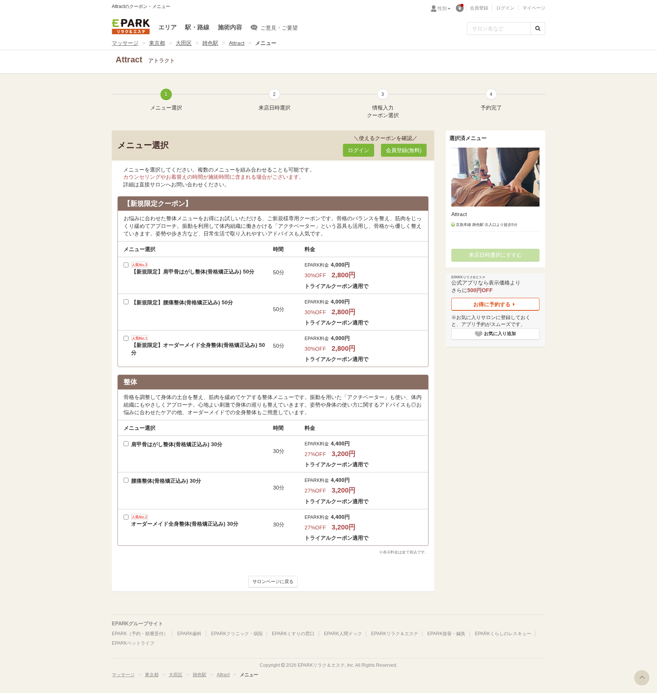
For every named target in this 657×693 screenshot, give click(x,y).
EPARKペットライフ (133, 643)
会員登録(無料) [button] (404, 150)
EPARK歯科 (189, 633)
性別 (442, 8)
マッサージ (125, 43)
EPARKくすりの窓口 (293, 633)
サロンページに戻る (273, 581)
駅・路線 (197, 27)
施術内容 (230, 27)
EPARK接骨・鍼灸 (446, 633)
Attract (236, 43)
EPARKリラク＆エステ (131, 26)
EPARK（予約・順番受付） (140, 633)
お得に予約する (492, 304)
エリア (168, 27)
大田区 (184, 43)
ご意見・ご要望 (279, 28)
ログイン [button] (358, 150)
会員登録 (479, 8)
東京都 (157, 43)
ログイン (505, 8)
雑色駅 (210, 43)
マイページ (533, 8)
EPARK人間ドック (343, 633)
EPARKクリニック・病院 (237, 633)
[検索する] (538, 28)
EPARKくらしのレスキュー (503, 633)
